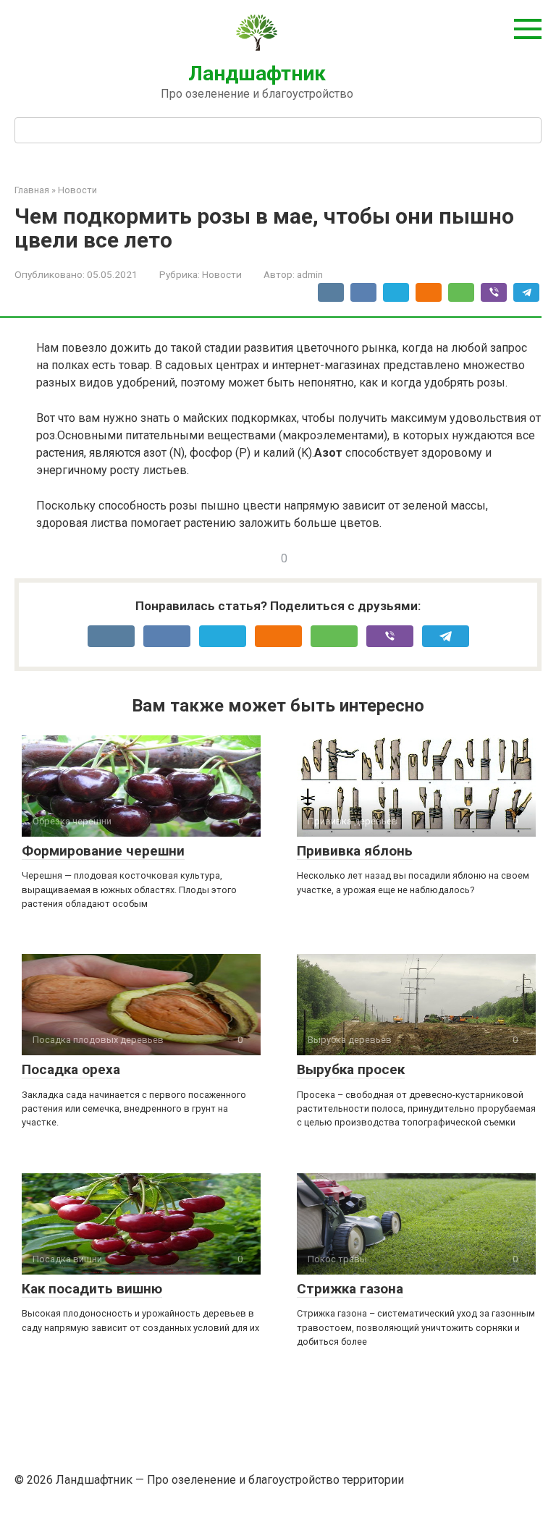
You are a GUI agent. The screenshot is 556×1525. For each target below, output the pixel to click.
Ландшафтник (257, 73)
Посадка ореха (71, 1069)
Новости (222, 274)
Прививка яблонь (355, 850)
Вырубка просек (351, 1069)
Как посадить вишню (92, 1288)
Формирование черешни (103, 850)
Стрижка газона (350, 1288)
